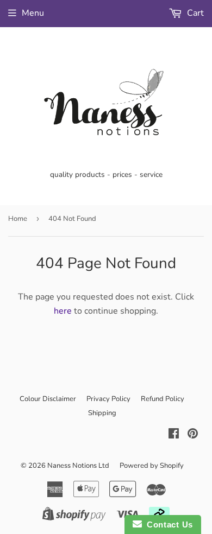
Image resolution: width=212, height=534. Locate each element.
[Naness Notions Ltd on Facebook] (173, 435)
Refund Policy (162, 399)
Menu (33, 13)
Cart (194, 13)
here (63, 311)
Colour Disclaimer (48, 399)
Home (17, 219)
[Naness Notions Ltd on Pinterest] (192, 435)
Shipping (102, 413)
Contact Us (167, 524)
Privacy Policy (108, 399)
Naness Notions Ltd (78, 466)
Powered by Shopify (152, 466)
